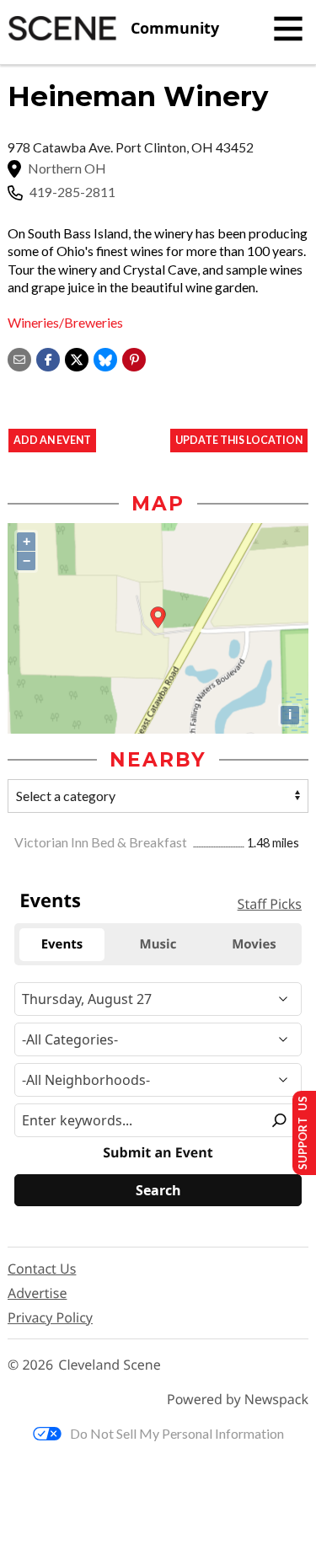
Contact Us (42, 1268)
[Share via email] (19, 358)
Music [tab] (158, 944)
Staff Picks (270, 904)
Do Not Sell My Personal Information (177, 1433)
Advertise (37, 1293)
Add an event (52, 440)
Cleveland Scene (109, 1365)
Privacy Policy (50, 1317)
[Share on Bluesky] (105, 358)
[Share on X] (76, 358)
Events (50, 900)
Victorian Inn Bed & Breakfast (102, 842)
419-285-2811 (72, 192)
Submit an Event (157, 1153)
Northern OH (67, 168)
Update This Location (239, 440)
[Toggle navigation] (288, 28)
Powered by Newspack (237, 1399)
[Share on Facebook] (48, 358)
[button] (134, 358)
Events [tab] (62, 944)
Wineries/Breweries (65, 322)
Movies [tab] (254, 944)
